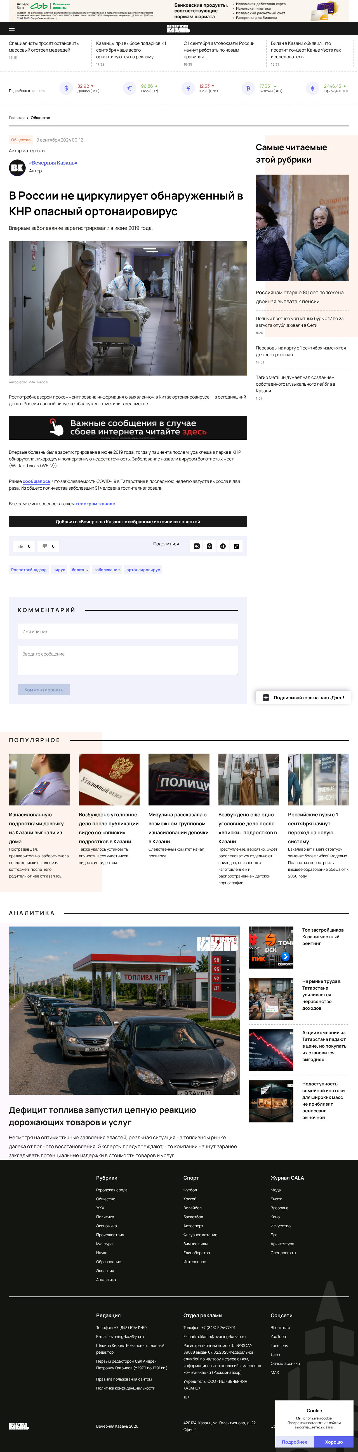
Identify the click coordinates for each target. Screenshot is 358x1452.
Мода (276, 1189)
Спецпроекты (283, 1252)
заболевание (107, 569)
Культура (104, 1243)
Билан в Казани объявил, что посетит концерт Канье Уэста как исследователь (306, 50)
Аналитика (32, 913)
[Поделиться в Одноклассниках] (209, 546)
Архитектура (282, 1243)
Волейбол (192, 1207)
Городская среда (112, 1189)
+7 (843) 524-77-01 (218, 1327)
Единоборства (196, 1252)
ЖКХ (100, 1207)
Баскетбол (193, 1216)
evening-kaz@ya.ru (126, 1336)
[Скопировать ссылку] (236, 546)
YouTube (278, 1336)
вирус (59, 569)
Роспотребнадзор (29, 569)
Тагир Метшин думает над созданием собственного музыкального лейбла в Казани (295, 384)
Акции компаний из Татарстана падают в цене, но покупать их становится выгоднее (324, 1045)
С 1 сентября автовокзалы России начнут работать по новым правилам (219, 50)
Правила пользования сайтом (124, 1379)
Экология (105, 1270)
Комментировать (44, 690)
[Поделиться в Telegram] (223, 546)
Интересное (194, 1261)
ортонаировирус (143, 569)
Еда (274, 1234)
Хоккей (189, 1198)
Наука (101, 1252)
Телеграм (280, 1345)
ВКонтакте (280, 1327)
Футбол (190, 1189)
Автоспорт (193, 1225)
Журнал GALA (287, 1177)
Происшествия (110, 1234)
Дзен (275, 1354)
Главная (17, 117)
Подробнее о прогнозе (27, 91)
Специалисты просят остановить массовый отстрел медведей (44, 46)
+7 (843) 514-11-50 (130, 1327)
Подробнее (295, 1442)
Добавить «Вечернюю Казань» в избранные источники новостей (128, 521)
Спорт (191, 1177)
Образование (108, 1261)
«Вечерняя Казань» (53, 163)
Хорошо (334, 1442)
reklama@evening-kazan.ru (221, 1336)
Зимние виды (195, 1243)
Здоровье (279, 1207)
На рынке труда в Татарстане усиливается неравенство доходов (321, 994)
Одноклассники (285, 1363)
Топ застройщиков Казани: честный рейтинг (323, 936)
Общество (40, 117)
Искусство (281, 1225)
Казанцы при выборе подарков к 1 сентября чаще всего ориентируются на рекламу (131, 50)
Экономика (106, 1225)
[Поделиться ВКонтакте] (196, 546)
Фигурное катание (200, 1234)
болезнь (80, 569)
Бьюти (276, 1198)
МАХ (275, 1372)
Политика (105, 1216)
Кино (275, 1216)
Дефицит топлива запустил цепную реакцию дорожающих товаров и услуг (102, 1116)
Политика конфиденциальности (125, 1388)
